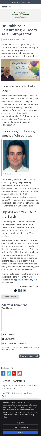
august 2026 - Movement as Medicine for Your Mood (19, 387)
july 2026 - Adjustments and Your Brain (17, 394)
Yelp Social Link (14, 373)
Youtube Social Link (19, 373)
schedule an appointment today (17, 279)
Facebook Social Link (3, 373)
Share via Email (25, 290)
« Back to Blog (10, 297)
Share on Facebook (20, 290)
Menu (7, 6)
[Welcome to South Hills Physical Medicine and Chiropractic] (20, 17)
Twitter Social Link (9, 373)
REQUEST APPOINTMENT (21, 2)
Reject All (20, 423)
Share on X (16, 290)
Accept (20, 432)
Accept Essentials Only (20, 428)
